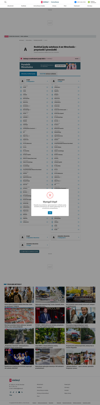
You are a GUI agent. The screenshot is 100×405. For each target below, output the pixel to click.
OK (50, 212)
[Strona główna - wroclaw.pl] (44, 2)
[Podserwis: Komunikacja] (54, 2)
